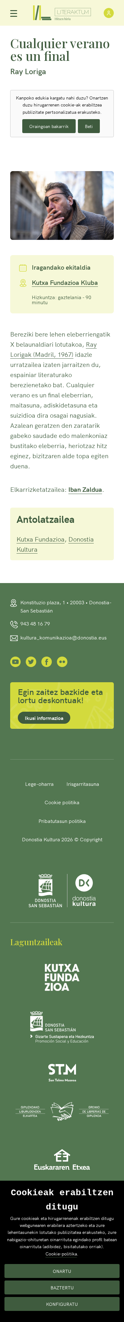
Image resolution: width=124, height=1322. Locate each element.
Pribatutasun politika (62, 820)
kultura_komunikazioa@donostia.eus (63, 637)
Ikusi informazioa (44, 717)
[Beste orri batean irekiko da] (15, 661)
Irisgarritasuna (82, 783)
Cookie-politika (61, 1253)
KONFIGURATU (62, 1304)
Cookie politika (62, 802)
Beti (89, 126)
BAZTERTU (62, 1287)
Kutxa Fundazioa (41, 538)
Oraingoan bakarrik (49, 126)
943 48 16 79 (35, 623)
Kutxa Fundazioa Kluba (65, 283)
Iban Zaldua (85, 489)
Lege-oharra (39, 783)
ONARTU (62, 1271)
